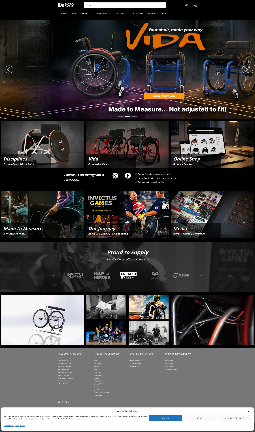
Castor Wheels (98, 375)
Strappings (97, 387)
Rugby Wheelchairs (63, 375)
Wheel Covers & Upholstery (101, 392)
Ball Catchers (97, 363)
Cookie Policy (9, 426)
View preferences (234, 418)
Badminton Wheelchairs (65, 363)
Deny (200, 418)
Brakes (95, 369)
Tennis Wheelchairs (63, 381)
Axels (95, 360)
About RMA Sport (134, 366)
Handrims (96, 378)
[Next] (246, 69)
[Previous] (9, 69)
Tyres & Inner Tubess (100, 389)
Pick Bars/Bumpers (99, 381)
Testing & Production (135, 363)
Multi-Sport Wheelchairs (65, 372)
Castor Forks (97, 372)
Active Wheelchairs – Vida (65, 360)
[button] (249, 411)
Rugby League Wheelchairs (65, 378)
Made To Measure (134, 360)
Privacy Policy (20, 426)
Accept (165, 418)
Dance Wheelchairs (63, 369)
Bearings (96, 366)
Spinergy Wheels (98, 384)
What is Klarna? (169, 366)
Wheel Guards (98, 395)
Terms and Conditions (171, 369)
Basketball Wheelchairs (64, 366)
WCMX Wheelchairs (63, 384)
